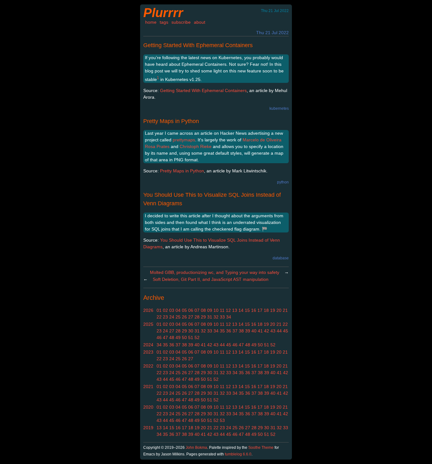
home (151, 22)
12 (228, 310)
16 (253, 310)
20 (278, 310)
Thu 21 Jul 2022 (272, 32)
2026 (148, 310)
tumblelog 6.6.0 (238, 454)
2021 (148, 386)
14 (241, 310)
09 (209, 310)
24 (171, 316)
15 (247, 310)
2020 (148, 407)
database (281, 258)
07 (197, 310)
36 (228, 330)
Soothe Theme (261, 447)
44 (279, 330)
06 (190, 310)
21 (285, 310)
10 (216, 310)
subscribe (181, 22)
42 (266, 330)
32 (216, 316)
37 (235, 330)
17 (259, 310)
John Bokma (196, 447)
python (283, 182)
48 (171, 337)
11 (222, 310)
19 (272, 310)
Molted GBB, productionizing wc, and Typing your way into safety (214, 272)
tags (164, 22)
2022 (148, 365)
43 (272, 330)
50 (184, 337)
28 (197, 316)
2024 (148, 344)
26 (184, 316)
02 (165, 310)
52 (197, 337)
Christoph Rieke (196, 146)
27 (190, 316)
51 (190, 337)
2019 (148, 427)
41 (260, 330)
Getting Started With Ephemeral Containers (198, 45)
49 (178, 337)
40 (253, 330)
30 (190, 330)
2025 (148, 324)
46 (159, 337)
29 (203, 316)
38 (241, 330)
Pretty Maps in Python (171, 121)
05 (184, 310)
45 (285, 330)
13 (234, 310)
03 (171, 310)
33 (222, 316)
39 (247, 330)
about (199, 22)
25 (178, 316)
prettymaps (184, 139)
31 (209, 316)
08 (203, 310)
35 (222, 330)
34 (228, 316)
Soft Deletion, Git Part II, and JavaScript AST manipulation (210, 279)
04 (178, 310)
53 (222, 420)
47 (165, 337)
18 (266, 310)
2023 (148, 352)
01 (159, 310)
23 (165, 316)
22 (159, 316)
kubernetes (279, 108)
